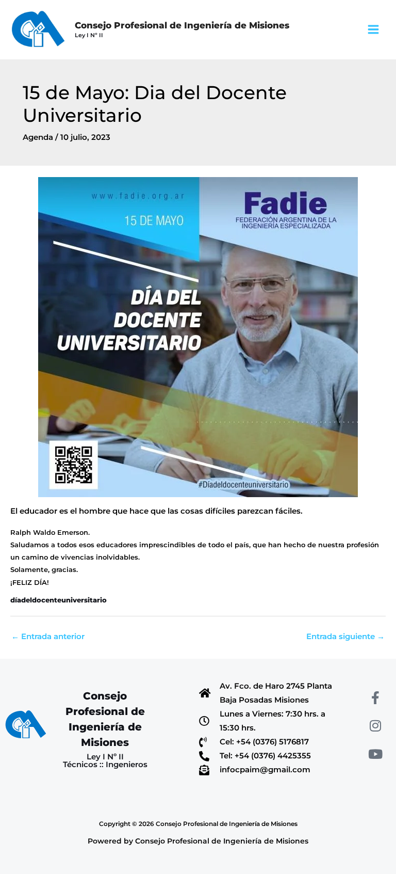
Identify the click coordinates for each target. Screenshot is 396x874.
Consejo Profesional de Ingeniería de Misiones (182, 25)
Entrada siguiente (345, 636)
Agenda (38, 137)
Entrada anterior (48, 636)
